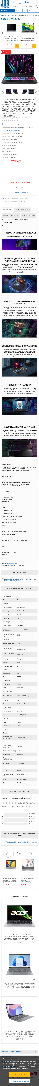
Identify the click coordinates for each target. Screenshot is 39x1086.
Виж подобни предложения (20, 187)
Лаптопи (20, 15)
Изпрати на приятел (11, 201)
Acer (8, 130)
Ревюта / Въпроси (10, 215)
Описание (7, 210)
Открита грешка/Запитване (20, 198)
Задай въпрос (16, 124)
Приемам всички (19, 1075)
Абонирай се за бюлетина (20, 192)
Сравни (22, 201)
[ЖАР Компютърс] (5, 4)
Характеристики (23, 210)
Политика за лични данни (18, 1068)
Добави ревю (6, 124)
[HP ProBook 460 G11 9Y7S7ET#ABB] (28, 872)
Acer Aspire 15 (11, 842)
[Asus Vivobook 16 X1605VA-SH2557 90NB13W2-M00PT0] (10, 872)
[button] (2, 33)
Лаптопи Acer (28, 15)
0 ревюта (20, 121)
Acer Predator (15, 130)
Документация (28, 215)
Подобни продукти (10, 19)
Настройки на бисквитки (19, 1081)
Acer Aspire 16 (23, 842)
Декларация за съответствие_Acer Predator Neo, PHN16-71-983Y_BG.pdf (20, 579)
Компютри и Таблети (10, 15)
